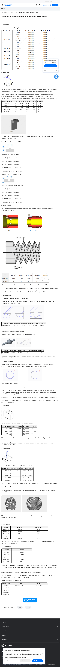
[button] (30, 622)
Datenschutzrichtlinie (27, 664)
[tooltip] (51, 64)
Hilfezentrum (4, 12)
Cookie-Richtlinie (51, 664)
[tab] (30, 622)
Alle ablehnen (25, 660)
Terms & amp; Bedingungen (40, 664)
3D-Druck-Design (13, 12)
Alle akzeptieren (38, 660)
